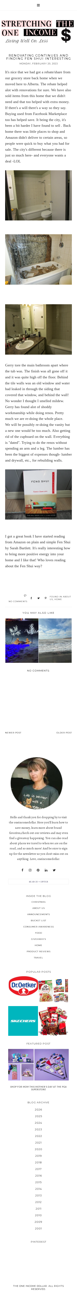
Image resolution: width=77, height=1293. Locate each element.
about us (38, 908)
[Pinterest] (38, 870)
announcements (38, 914)
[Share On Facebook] (31, 598)
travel (38, 957)
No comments (18, 601)
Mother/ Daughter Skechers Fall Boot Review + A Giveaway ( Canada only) (23, 1020)
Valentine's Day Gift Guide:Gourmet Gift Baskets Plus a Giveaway (53, 1020)
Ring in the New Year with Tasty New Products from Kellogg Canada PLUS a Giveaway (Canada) (53, 990)
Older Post (64, 732)
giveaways (38, 939)
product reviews (39, 951)
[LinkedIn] (46, 870)
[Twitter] (54, 870)
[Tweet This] (38, 598)
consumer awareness (38, 926)
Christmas (39, 902)
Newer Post (13, 732)
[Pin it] (45, 598)
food (38, 933)
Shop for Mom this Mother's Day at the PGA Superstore (38, 1088)
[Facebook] (22, 870)
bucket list (38, 920)
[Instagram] (30, 870)
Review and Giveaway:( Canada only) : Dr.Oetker (23, 986)
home (58, 599)
